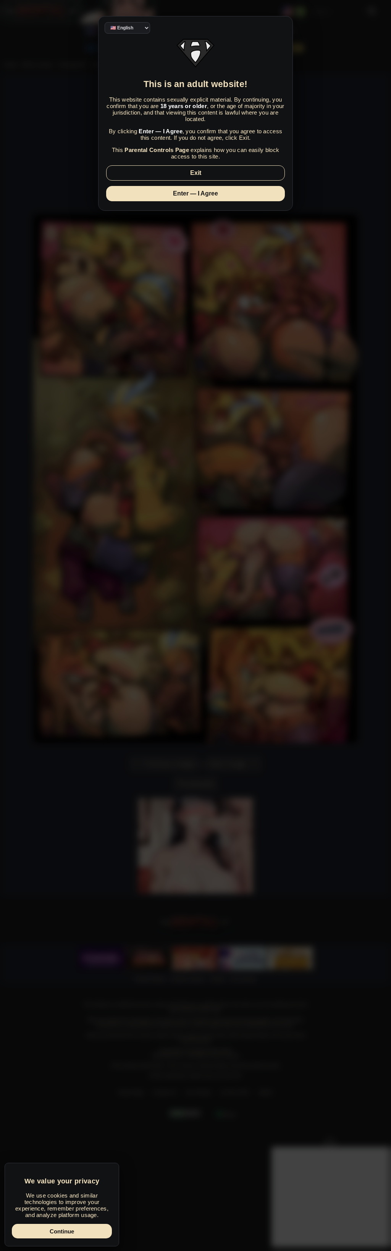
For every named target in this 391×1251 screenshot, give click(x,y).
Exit (195, 173)
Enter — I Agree (195, 193)
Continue (62, 1231)
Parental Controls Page (156, 150)
